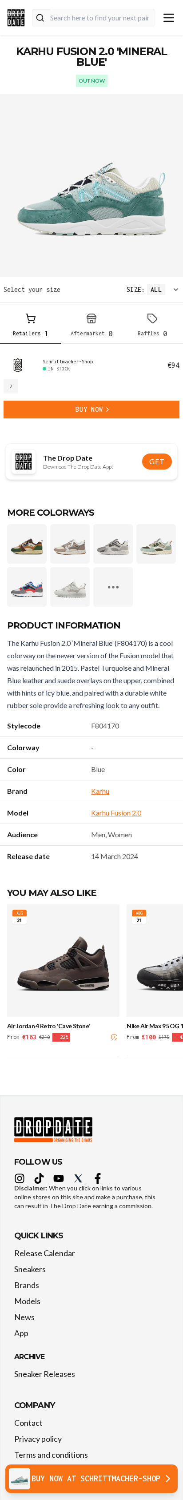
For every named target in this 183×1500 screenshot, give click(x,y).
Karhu (100, 791)
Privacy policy (38, 1439)
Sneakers (30, 1269)
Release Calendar (44, 1253)
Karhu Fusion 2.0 (116, 812)
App (21, 1333)
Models (27, 1301)
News (24, 1317)
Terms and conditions (51, 1455)
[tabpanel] (91, 388)
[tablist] (91, 327)
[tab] (30, 327)
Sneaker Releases (44, 1374)
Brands (26, 1285)
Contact (28, 1423)
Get (156, 461)
